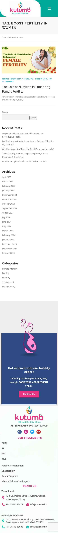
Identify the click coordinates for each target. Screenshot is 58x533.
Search (5, 112)
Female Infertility (12, 79)
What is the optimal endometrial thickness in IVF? (24, 161)
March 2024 (7, 230)
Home (4, 37)
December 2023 (9, 244)
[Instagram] (26, 432)
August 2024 (8, 212)
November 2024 (9, 199)
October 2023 (8, 253)
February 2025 (8, 186)
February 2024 (8, 235)
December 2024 (9, 195)
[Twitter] (32, 432)
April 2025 (6, 177)
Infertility (41, 79)
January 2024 (8, 239)
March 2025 (7, 181)
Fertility (28, 79)
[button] (49, 8)
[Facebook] (19, 432)
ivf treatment (8, 282)
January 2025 (8, 190)
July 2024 (6, 217)
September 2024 (9, 208)
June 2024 (6, 221)
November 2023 (9, 248)
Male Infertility (8, 286)
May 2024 (6, 226)
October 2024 (8, 203)
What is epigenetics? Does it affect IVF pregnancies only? (28, 149)
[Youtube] (38, 432)
